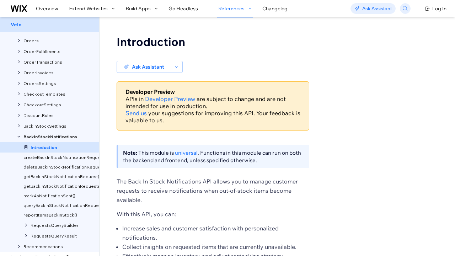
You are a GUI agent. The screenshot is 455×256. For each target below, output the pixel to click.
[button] (143, 67)
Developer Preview (170, 98)
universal (186, 152)
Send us (136, 113)
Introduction (151, 41)
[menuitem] (49, 24)
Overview (47, 8)
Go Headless (183, 8)
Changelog (275, 8)
